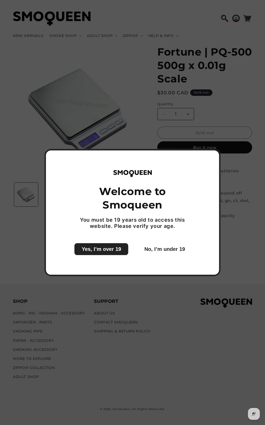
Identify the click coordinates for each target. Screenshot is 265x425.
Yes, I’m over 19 (101, 249)
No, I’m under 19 (164, 249)
